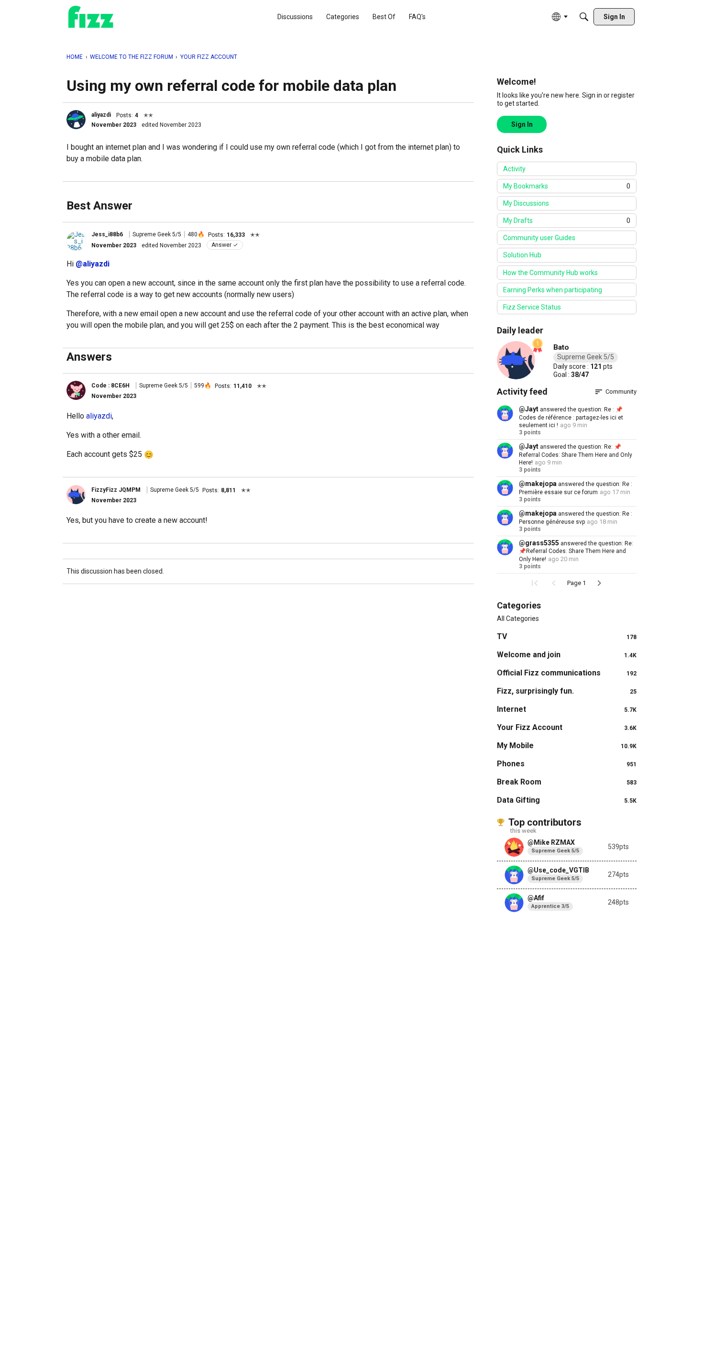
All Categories (518, 618)
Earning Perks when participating (552, 290)
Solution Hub (522, 255)
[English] (90, 17)
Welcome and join (567, 654)
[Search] (584, 16)
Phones (567, 763)
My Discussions (526, 203)
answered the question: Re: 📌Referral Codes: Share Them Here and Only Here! (575, 454)
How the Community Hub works (550, 272)
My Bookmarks (566, 186)
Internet (567, 709)
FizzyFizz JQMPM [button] (116, 489)
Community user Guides (539, 238)
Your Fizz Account (567, 727)
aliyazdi (99, 415)
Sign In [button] (522, 124)
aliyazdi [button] (101, 114)
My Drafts (566, 220)
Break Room (567, 781)
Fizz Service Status (532, 307)
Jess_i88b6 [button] (107, 234)
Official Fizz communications (567, 672)
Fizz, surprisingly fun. (567, 691)
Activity (514, 169)
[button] (76, 119)
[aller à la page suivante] (599, 583)
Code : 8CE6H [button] (110, 385)
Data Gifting (567, 800)
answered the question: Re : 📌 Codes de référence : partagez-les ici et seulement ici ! (571, 417)
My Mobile (567, 745)
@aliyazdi (93, 263)
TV (567, 636)
